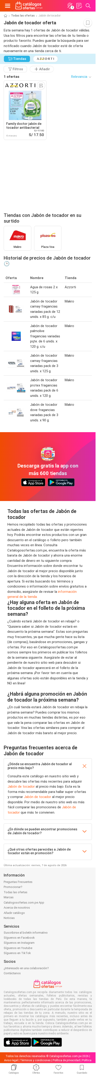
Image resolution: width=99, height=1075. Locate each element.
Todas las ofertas (23, 15)
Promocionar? (13, 887)
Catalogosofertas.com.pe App (24, 902)
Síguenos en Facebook (19, 937)
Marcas (9, 897)
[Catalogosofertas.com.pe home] (29, 5)
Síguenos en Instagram (19, 942)
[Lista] (79, 5)
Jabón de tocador (21, 786)
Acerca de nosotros (17, 907)
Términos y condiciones (35, 1060)
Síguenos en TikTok (17, 953)
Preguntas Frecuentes (18, 882)
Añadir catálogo (14, 913)
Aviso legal (11, 1060)
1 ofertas (11, 77)
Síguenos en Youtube (18, 948)
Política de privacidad (66, 1060)
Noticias (9, 918)
